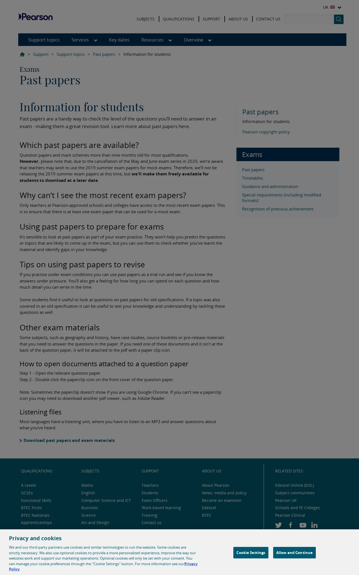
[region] (179, 552)
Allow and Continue (294, 552)
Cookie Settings (250, 552)
